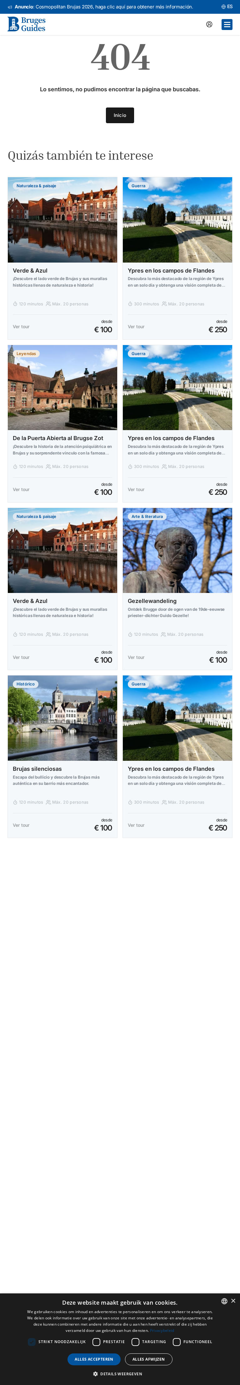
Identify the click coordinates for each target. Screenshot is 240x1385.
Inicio (120, 115)
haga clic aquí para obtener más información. (144, 7)
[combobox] (224, 1301)
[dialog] (120, 1339)
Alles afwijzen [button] (148, 1359)
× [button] (233, 1301)
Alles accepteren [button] (94, 1359)
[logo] (30, 24)
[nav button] (227, 24)
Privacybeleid (162, 1330)
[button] (120, 1373)
